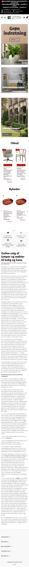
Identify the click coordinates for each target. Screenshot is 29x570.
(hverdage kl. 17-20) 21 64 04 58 (11, 9)
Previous (1, 211)
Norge (24, 456)
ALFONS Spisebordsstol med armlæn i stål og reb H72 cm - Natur (7, 171)
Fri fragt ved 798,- (7, 11)
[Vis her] (12, 157)
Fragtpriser (9, 438)
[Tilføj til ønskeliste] (12, 151)
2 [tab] (15, 230)
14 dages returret (19, 11)
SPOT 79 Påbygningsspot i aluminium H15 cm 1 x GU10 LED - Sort (21, 218)
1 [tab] (14, 230)
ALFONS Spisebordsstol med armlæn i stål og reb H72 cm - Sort (21, 171)
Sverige (18, 456)
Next (27, 211)
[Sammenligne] (12, 154)
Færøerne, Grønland (10, 456)
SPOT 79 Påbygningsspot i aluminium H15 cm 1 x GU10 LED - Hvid (8, 218)
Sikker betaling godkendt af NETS (11, 12)
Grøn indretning (15, 31)
